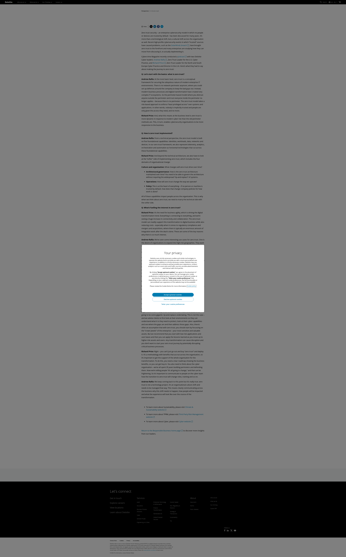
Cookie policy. (191, 286)
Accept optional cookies (173, 295)
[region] (173, 278)
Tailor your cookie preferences (173, 304)
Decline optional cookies (173, 299)
